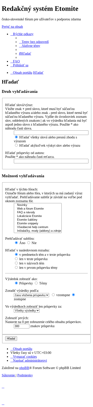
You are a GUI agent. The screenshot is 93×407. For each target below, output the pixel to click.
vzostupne (62, 295)
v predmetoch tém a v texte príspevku (44, 254)
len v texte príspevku (33, 259)
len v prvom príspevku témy (38, 267)
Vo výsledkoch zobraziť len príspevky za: (33, 306)
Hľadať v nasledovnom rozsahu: (27, 250)
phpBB (24, 368)
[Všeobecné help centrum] (37, 227)
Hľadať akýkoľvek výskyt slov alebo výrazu (49, 145)
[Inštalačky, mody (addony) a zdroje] (37, 231)
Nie (34, 243)
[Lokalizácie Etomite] (37, 216)
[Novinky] (37, 205)
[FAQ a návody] (37, 212)
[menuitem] (34, 42)
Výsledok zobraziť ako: (21, 279)
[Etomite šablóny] (37, 220)
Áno (21, 243)
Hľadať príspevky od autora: (24, 153)
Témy (42, 283)
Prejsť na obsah (12, 26)
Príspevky (25, 283)
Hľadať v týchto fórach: (21, 189)
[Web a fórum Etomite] (37, 209)
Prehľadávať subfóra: (19, 238)
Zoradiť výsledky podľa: (22, 290)
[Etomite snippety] (37, 223)
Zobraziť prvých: (17, 318)
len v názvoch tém (31, 263)
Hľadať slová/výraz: (19, 105)
